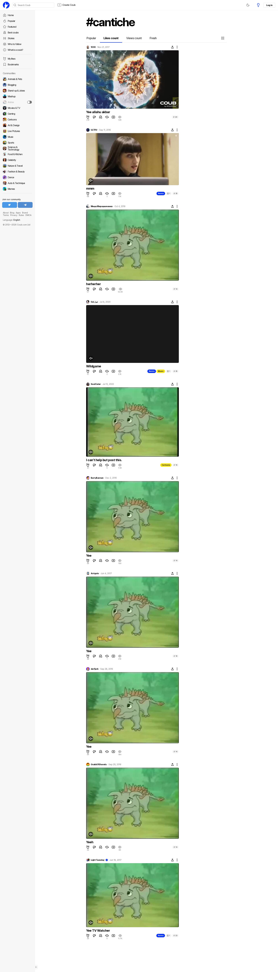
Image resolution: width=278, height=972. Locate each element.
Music (161, 371)
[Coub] (6, 5)
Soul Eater (96, 384)
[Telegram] (25, 205)
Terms (6, 215)
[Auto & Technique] (17, 183)
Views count (134, 38)
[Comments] (100, 117)
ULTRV (94, 130)
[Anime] (17, 102)
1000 (93, 47)
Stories (11, 38)
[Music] (17, 137)
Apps (18, 212)
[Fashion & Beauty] (17, 171)
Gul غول (94, 302)
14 (175, 289)
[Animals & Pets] (17, 79)
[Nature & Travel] (17, 166)
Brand (25, 212)
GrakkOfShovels (99, 764)
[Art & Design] (17, 125)
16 (175, 465)
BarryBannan (97, 478)
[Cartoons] (17, 119)
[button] (223, 38)
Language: (11, 220)
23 (175, 935)
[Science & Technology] (17, 148)
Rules (21, 215)
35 (175, 193)
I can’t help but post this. (104, 460)
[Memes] (17, 189)
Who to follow (14, 44)
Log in (269, 5)
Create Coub (69, 4)
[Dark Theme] (248, 5)
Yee (89, 555)
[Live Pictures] (17, 131)
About (6, 212)
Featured (12, 26)
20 (175, 117)
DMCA (28, 215)
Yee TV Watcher (98, 930)
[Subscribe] (29, 102)
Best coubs (13, 32)
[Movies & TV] (17, 108)
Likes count (111, 38)
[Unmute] (90, 180)
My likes (11, 58)
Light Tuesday (97, 860)
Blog (12, 212)
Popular (11, 21)
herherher (93, 284)
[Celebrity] (17, 160)
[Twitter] (9, 205)
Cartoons (166, 465)
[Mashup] (17, 96)
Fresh (153, 38)
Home (11, 15)
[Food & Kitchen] (17, 154)
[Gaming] (17, 114)
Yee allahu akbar (98, 112)
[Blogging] (17, 85)
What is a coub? (15, 49)
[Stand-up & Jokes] (17, 91)
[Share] (172, 47)
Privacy (13, 215)
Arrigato (95, 573)
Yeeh (89, 842)
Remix (161, 193)
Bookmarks (13, 64)
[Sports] (17, 143)
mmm (90, 188)
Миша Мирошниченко (102, 206)
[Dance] (17, 177)
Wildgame (93, 366)
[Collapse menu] (36, 967)
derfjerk (94, 669)
